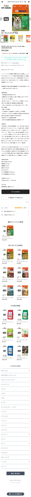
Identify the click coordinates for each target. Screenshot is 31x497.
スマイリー (3, 439)
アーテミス (3, 411)
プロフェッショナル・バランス (8, 379)
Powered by (14, 482)
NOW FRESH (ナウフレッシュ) (8, 375)
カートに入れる (15, 192)
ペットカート (4, 420)
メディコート (4, 425)
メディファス (4, 430)
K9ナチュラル (4, 370)
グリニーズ (3, 466)
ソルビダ (3, 389)
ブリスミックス (4, 416)
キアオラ (3, 393)
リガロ (2, 398)
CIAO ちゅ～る (5, 457)
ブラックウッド (4, 448)
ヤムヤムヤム (4, 452)
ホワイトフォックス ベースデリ (8, 407)
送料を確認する (16, 63)
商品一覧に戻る (15, 473)
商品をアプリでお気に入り (16, 197)
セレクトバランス (5, 384)
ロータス (3, 402)
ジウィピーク (4, 434)
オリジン (3, 443)
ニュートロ (3, 461)
